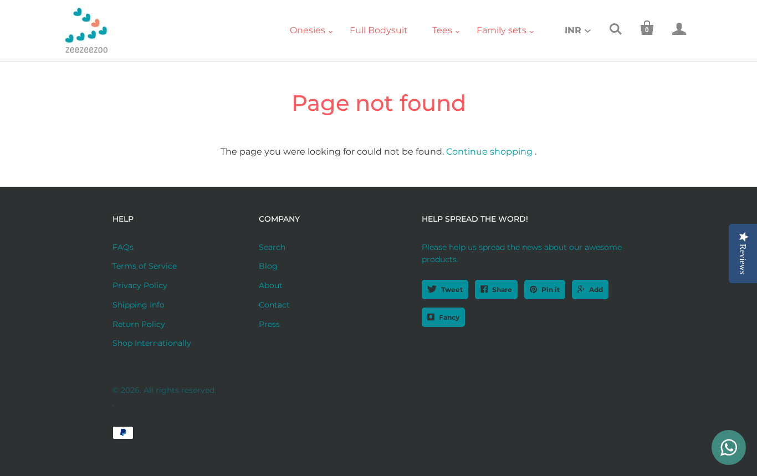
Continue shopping (489, 151)
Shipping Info (138, 305)
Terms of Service (144, 266)
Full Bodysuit (379, 30)
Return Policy (138, 324)
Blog (268, 266)
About (271, 285)
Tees (442, 30)
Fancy (449, 317)
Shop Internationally (151, 343)
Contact (274, 305)
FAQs (123, 247)
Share (502, 289)
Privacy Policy (139, 285)
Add (596, 289)
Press (269, 324)
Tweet (452, 289)
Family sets (501, 30)
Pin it (550, 289)
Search (272, 247)
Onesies (307, 30)
